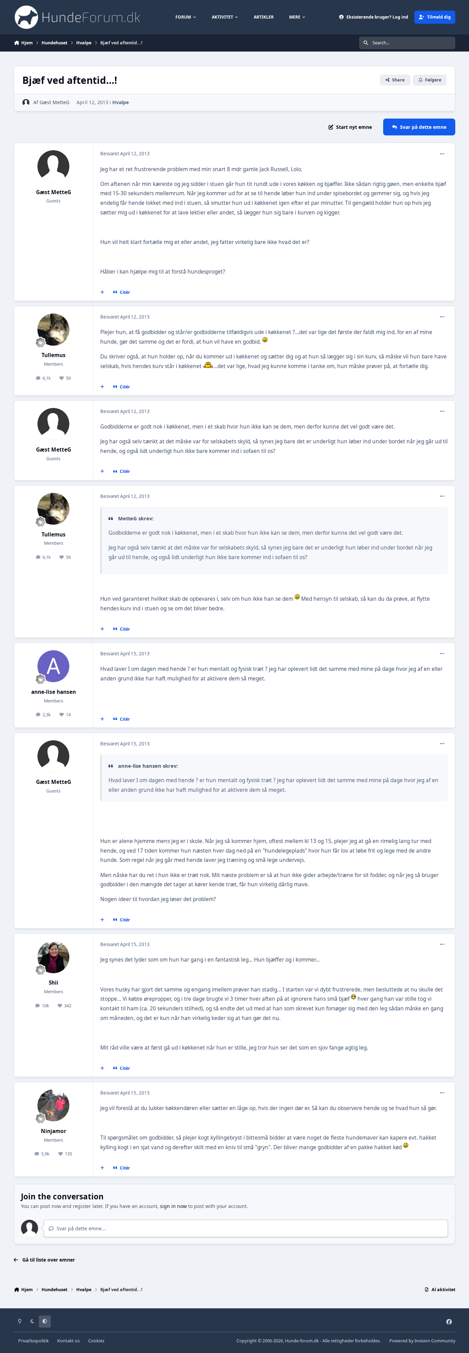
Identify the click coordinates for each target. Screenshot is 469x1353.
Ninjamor (53, 1131)
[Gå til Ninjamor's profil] (53, 1105)
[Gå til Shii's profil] (53, 957)
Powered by (422, 1341)
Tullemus (54, 355)
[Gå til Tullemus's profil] (53, 329)
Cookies (96, 1341)
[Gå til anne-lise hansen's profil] (53, 666)
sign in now (173, 1206)
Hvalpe (120, 102)
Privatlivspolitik (33, 1341)
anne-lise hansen (53, 692)
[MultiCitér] (102, 292)
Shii (53, 982)
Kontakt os (68, 1341)
